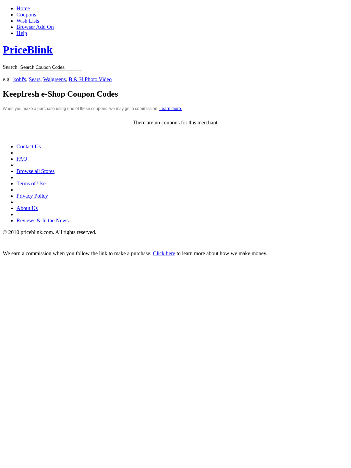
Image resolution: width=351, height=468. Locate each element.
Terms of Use (31, 183)
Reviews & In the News (42, 220)
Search (10, 67)
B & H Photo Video (90, 79)
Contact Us (28, 146)
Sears (34, 79)
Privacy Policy (32, 196)
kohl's (19, 79)
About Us (27, 208)
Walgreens (54, 79)
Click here (164, 253)
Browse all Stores (35, 171)
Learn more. (170, 108)
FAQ (21, 159)
